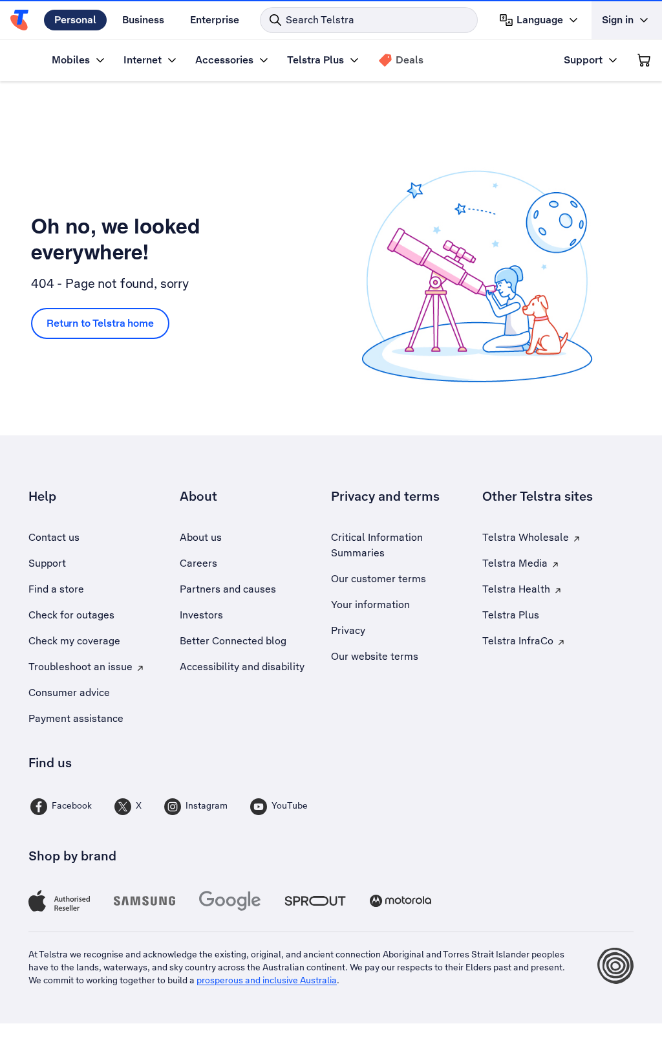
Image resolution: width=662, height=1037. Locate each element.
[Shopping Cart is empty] (643, 60)
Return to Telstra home (100, 323)
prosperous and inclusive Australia (267, 980)
